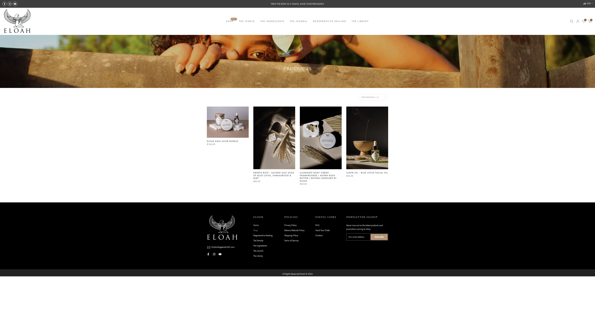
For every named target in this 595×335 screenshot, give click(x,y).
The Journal (258, 251)
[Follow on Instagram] (10, 4)
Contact (319, 235)
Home (256, 225)
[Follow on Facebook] (4, 4)
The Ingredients (260, 245)
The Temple (258, 240)
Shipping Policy (291, 235)
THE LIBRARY (360, 21)
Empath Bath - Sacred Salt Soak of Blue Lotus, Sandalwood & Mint (273, 175)
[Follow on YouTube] (15, 4)
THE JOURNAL (299, 21)
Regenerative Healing (263, 235)
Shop (255, 230)
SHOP (231, 21)
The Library (258, 256)
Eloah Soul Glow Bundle (222, 141)
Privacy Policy (290, 225)
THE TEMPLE (247, 21)
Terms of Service (291, 240)
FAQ (317, 225)
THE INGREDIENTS (272, 21)
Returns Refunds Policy (294, 230)
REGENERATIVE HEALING (329, 21)
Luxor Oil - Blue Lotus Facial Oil (367, 173)
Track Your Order (322, 230)
